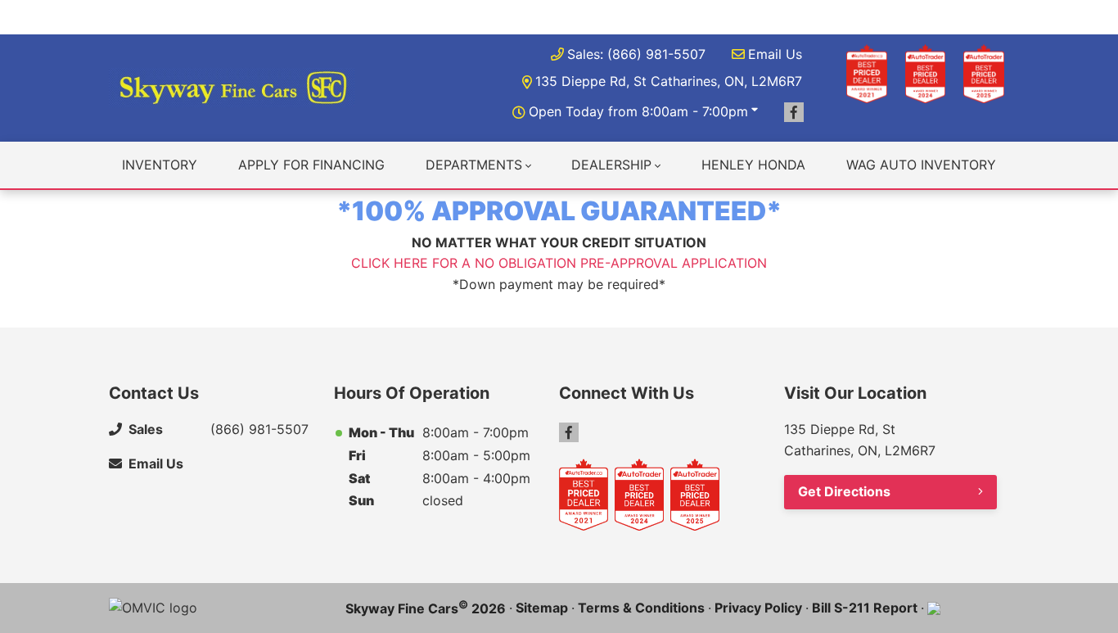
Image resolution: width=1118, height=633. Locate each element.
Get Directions (844, 491)
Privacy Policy (758, 607)
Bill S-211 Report (864, 607)
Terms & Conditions (641, 607)
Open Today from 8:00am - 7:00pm (638, 111)
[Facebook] (794, 112)
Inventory (159, 164)
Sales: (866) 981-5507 (636, 54)
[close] (992, 14)
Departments (474, 164)
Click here (444, 16)
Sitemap (542, 607)
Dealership (611, 164)
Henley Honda (753, 164)
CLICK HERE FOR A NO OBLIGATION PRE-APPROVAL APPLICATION (559, 263)
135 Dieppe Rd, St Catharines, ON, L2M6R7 (668, 81)
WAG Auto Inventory (921, 164)
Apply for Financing (311, 164)
